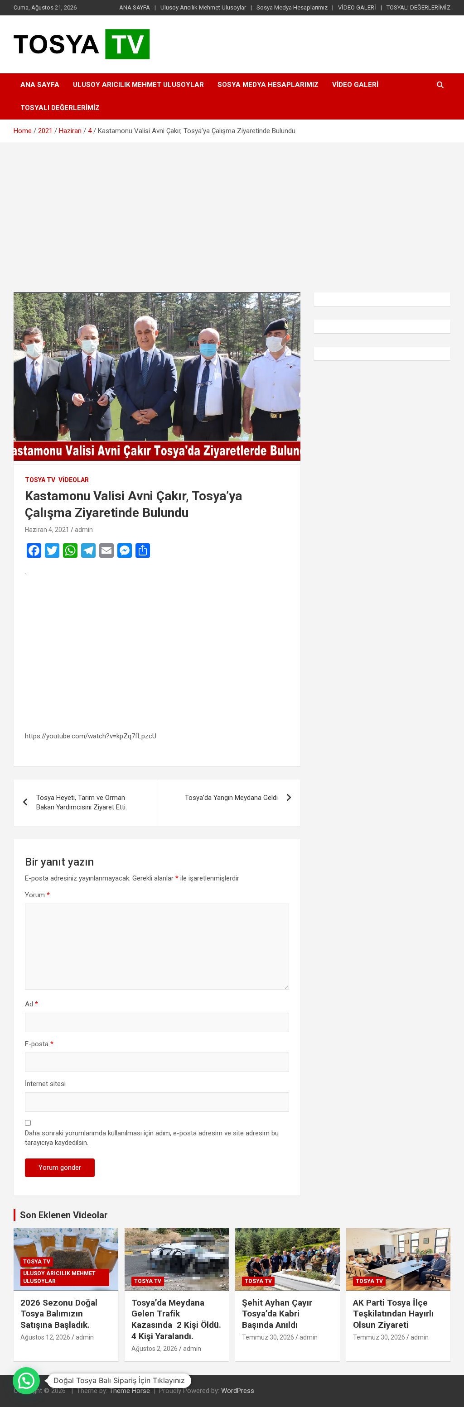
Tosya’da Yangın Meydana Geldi (231, 798)
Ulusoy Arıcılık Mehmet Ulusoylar (203, 7)
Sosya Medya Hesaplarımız (292, 7)
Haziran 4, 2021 (47, 529)
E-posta (39, 1044)
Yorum (37, 895)
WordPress (237, 1391)
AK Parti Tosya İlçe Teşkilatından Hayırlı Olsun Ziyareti (393, 1313)
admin (84, 529)
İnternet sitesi (45, 1084)
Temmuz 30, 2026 (268, 1337)
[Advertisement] (232, 211)
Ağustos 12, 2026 (45, 1337)
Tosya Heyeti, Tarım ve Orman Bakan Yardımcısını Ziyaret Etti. (81, 802)
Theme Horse (129, 1391)
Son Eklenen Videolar (64, 1215)
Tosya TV (40, 479)
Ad (31, 1004)
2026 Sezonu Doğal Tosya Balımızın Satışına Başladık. (58, 1313)
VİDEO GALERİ (357, 7)
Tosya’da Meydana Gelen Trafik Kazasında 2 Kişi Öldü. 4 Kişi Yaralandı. (176, 1319)
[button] (26, 1380)
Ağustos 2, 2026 (154, 1348)
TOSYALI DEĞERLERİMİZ (418, 7)
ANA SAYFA (134, 7)
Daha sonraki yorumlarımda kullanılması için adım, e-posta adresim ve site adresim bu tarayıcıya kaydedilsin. (152, 1138)
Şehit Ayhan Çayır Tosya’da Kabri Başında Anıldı (278, 1313)
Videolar (73, 479)
